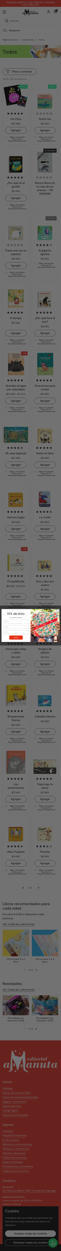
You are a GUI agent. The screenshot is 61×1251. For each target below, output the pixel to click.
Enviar (16, 637)
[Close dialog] (57, 611)
